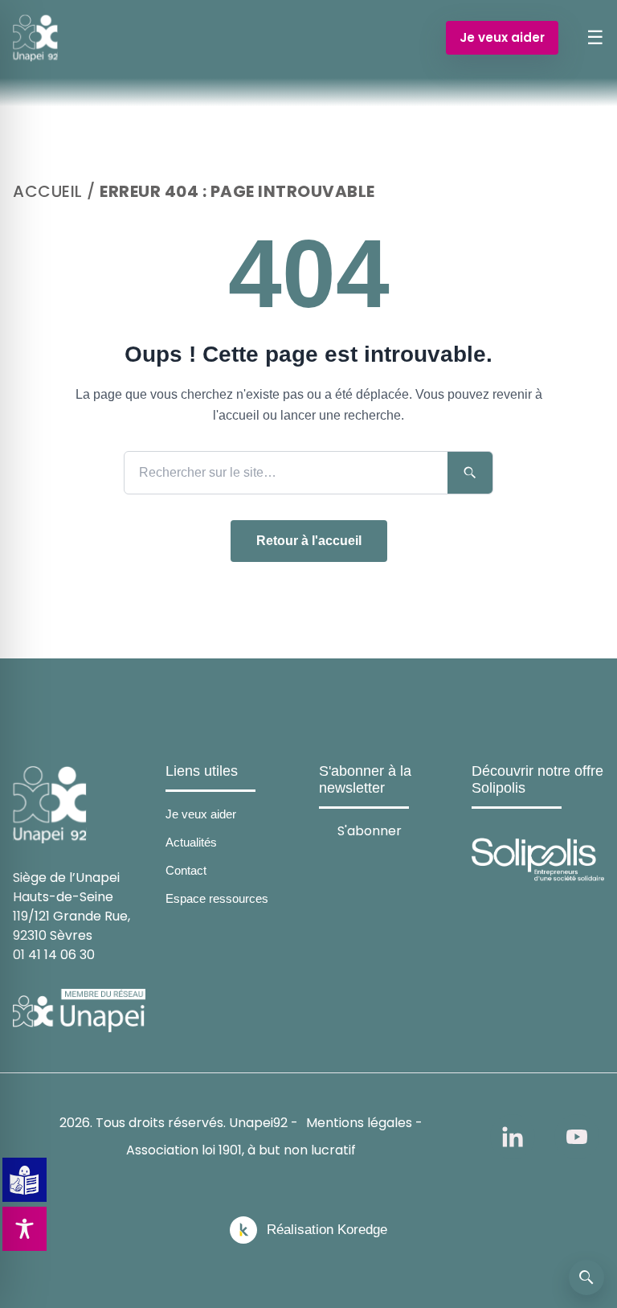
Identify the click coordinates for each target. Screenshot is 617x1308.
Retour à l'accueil (309, 540)
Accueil (48, 191)
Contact (185, 870)
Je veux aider (502, 37)
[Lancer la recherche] (469, 473)
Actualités (191, 842)
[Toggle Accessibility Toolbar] (24, 1229)
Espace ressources (216, 898)
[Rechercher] (586, 1277)
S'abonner (369, 830)
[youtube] (576, 1136)
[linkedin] (512, 1136)
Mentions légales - (364, 1122)
